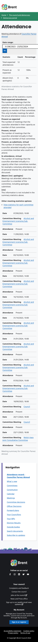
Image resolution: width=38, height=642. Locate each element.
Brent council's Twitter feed (23, 574)
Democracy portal (10, 18)
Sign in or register (19, 622)
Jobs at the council (18, 595)
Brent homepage (19, 563)
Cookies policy (28, 631)
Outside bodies (13, 527)
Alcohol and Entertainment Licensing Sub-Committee (18, 221)
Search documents (15, 531)
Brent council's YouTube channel (28, 574)
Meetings (11, 498)
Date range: (8, 42)
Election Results (14, 523)
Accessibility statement (12, 631)
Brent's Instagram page (15, 574)
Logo (9, 7)
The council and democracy (19, 15)
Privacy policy (13, 633)
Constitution (12, 489)
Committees (12, 485)
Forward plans (13, 510)
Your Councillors (14, 514)
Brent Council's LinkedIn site (19, 574)
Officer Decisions (14, 506)
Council (27, 406)
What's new (12, 481)
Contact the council (19, 592)
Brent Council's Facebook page (10, 574)
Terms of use (25, 633)
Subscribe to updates (16, 535)
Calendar (10, 494)
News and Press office (19, 599)
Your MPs (11, 518)
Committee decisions (16, 502)
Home (4, 15)
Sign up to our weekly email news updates (19, 603)
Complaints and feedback (19, 588)
